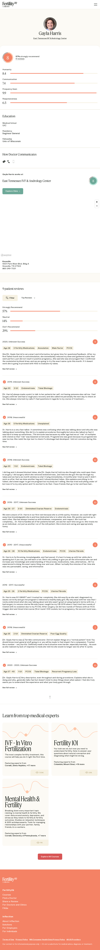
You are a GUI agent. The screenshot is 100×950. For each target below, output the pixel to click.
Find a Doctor (9, 898)
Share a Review (10, 901)
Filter (12, 297)
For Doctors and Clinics (14, 905)
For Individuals (9, 931)
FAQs (5, 908)
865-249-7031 (9, 268)
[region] (50, 228)
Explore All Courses (50, 856)
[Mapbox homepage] (6, 255)
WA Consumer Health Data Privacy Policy (47, 940)
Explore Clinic (12, 191)
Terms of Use (8, 940)
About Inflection (10, 921)
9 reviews (20, 59)
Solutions (7, 924)
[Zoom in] (97, 202)
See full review (8, 369)
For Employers (9, 928)
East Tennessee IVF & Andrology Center (50, 38)
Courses (6, 895)
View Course (39, 772)
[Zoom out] (97, 206)
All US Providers (73, 940)
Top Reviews (26, 297)
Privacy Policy (22, 940)
